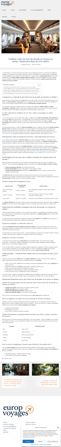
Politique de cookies (34, 444)
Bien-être (4, 16)
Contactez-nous (30, 422)
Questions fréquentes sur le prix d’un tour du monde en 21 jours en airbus (20, 93)
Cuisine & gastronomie (9, 428)
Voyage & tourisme (8, 358)
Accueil (4, 10)
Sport (49, 10)
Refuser (40, 441)
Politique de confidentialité (45, 444)
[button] (58, 427)
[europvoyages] (7, 3)
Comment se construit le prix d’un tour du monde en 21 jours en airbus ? (20, 87)
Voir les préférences (53, 441)
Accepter (28, 441)
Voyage (13, 10)
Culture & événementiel (9, 426)
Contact (14, 16)
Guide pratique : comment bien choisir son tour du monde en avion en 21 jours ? (22, 91)
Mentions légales (31, 424)
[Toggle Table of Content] (38, 85)
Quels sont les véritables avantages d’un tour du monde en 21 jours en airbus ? (21, 90)
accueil (5, 422)
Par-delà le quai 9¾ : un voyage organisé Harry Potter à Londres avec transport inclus (13, 382)
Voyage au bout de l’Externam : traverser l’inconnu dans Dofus (49, 382)
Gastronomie (22, 10)
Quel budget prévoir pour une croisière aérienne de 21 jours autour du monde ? (22, 88)
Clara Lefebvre (36, 64)
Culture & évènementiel (37, 10)
